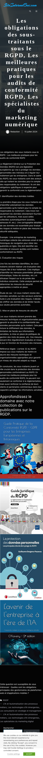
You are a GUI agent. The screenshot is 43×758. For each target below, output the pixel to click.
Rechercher (8, 728)
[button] (30, 11)
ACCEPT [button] (29, 754)
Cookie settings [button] (13, 754)
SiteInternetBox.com (20, 5)
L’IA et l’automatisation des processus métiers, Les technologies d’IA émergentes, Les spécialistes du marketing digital (20, 718)
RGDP (5, 700)
